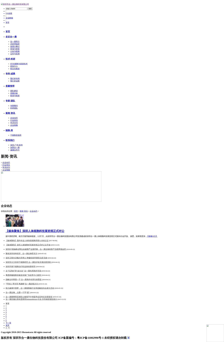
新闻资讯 (10, 113)
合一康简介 (15, 42)
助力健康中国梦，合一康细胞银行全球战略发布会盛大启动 (30, 288)
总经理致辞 (15, 44)
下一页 (8, 323)
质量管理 (10, 86)
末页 (7, 325)
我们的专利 (15, 79)
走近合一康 (11, 36)
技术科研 (10, 59)
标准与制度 (15, 96)
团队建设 (14, 91)
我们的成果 (15, 81)
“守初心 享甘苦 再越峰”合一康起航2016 (22, 284)
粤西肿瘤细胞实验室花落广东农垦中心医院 (23, 275)
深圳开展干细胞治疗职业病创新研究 (20, 267)
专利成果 (10, 73)
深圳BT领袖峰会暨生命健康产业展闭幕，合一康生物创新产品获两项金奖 (36, 249)
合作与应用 (15, 54)
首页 (8, 31)
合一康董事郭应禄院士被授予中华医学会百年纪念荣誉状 (29, 297)
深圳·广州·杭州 (16, 145)
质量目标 (14, 93)
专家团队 (10, 101)
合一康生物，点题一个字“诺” (18, 292)
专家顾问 (14, 106)
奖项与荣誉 (15, 49)
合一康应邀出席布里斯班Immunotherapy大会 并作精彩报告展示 (31, 299)
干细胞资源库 (15, 135)
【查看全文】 (152, 236)
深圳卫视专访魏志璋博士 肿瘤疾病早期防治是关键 (26, 258)
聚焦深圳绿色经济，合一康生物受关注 (21, 254)
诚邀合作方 (15, 150)
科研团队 (14, 108)
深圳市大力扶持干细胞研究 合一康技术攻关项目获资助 (28, 262)
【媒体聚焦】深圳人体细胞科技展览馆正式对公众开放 (28, 245)
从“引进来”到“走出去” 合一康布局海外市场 (23, 271)
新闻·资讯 (24, 211)
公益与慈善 (15, 51)
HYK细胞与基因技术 (19, 64)
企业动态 (14, 118)
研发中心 (14, 66)
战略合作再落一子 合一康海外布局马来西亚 (24, 279)
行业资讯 (14, 120)
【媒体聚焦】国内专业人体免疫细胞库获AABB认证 (27, 241)
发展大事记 (15, 46)
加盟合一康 (15, 147)
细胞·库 (9, 130)
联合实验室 (15, 69)
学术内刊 (14, 123)
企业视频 (14, 125)
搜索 (30, 9)
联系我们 (10, 140)
